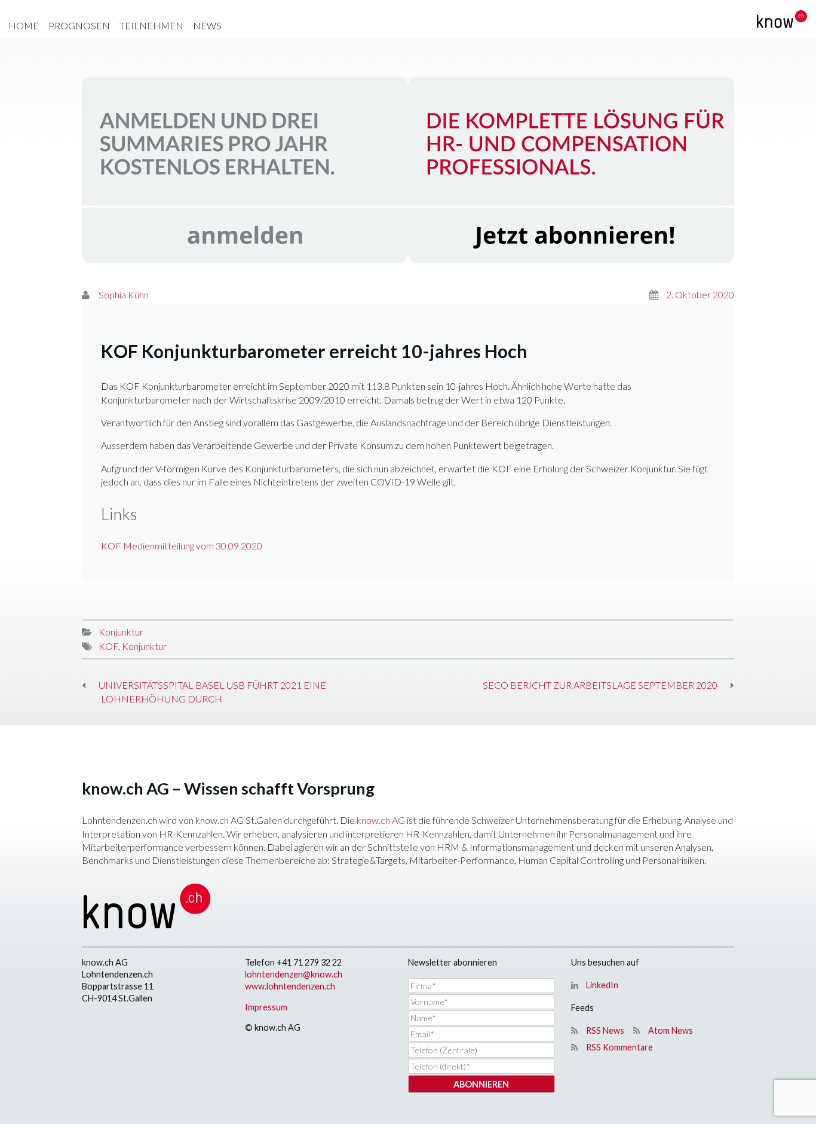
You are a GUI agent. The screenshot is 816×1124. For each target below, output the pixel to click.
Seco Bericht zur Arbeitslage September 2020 (600, 685)
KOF (108, 646)
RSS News (605, 1030)
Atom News (670, 1030)
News (207, 25)
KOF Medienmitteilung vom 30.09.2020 (181, 545)
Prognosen (79, 25)
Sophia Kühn (124, 294)
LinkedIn (602, 985)
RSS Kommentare (619, 1047)
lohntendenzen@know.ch (293, 974)
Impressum (266, 1007)
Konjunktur (121, 631)
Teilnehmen (151, 25)
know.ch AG (381, 820)
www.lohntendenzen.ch (290, 986)
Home (23, 25)
